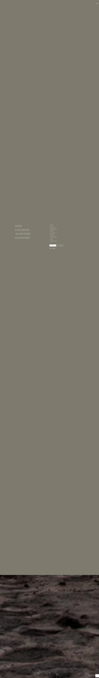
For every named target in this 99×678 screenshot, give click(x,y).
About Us (52, 227)
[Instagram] (52, 248)
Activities (22, 233)
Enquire (60, 245)
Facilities (22, 237)
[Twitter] (54, 248)
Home (51, 225)
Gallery (52, 235)
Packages (52, 233)
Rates (51, 239)
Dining (52, 231)
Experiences (53, 229)
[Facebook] (50, 248)
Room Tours (53, 237)
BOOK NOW (52, 245)
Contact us (53, 241)
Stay (18, 226)
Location (22, 229)
